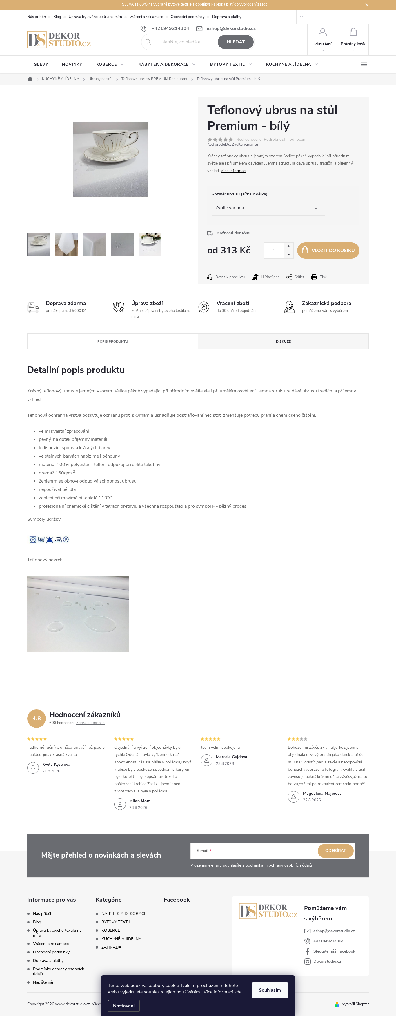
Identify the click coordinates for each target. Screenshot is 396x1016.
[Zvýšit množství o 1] (288, 247)
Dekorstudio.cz (327, 961)
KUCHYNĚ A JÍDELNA (121, 939)
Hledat (236, 42)
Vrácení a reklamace (146, 16)
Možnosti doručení (233, 233)
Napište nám (44, 982)
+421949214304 (328, 941)
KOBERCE (110, 930)
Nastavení (124, 1006)
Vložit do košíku (333, 250)
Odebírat (335, 851)
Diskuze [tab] (283, 341)
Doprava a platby (226, 16)
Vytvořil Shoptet (355, 1004)
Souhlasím (270, 990)
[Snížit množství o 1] (288, 254)
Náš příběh (36, 16)
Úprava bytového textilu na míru (95, 16)
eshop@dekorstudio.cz (334, 931)
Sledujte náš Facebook (334, 951)
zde (237, 992)
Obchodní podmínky (188, 16)
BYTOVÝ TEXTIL (116, 922)
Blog (57, 16)
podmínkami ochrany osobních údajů (279, 865)
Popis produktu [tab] (112, 341)
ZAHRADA (111, 947)
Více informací (233, 170)
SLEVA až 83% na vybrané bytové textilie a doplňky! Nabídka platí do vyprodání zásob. (195, 4)
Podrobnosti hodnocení (285, 139)
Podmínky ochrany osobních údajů (58, 971)
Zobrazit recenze (90, 723)
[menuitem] (41, 65)
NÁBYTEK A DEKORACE (123, 913)
